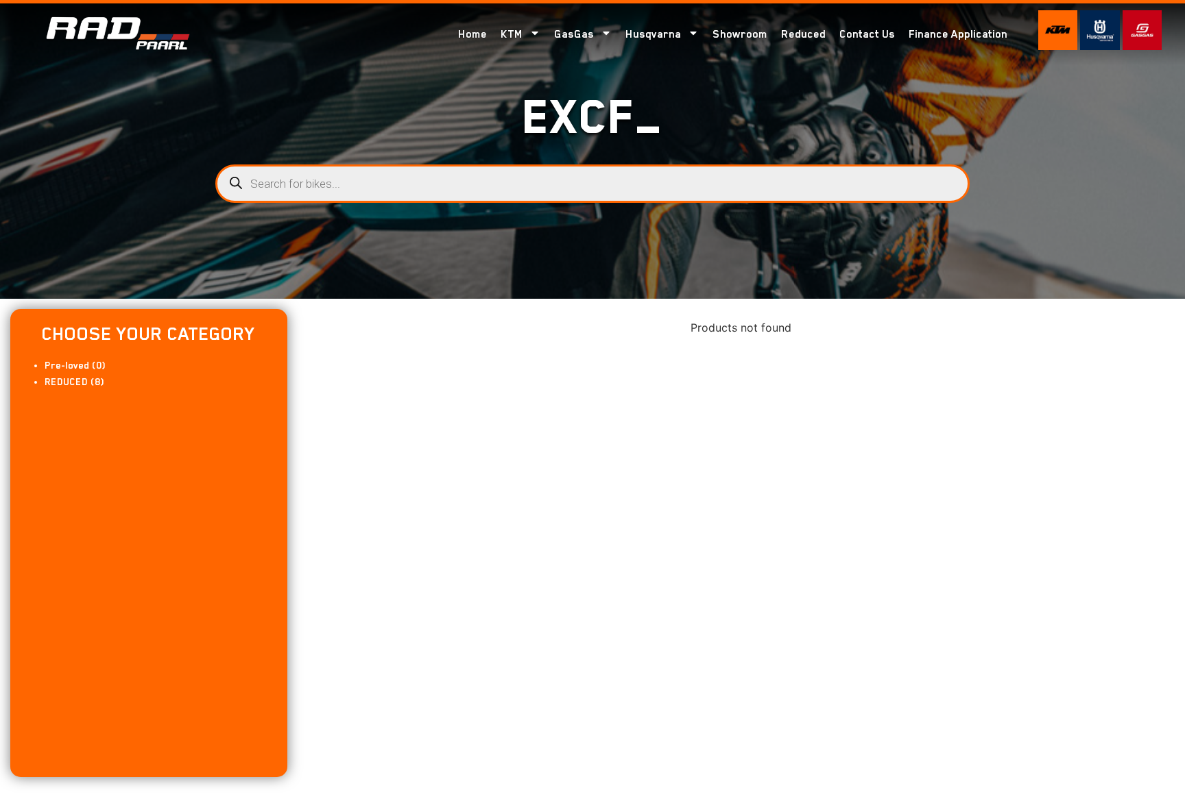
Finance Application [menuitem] (958, 34)
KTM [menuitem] (512, 34)
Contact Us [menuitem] (867, 34)
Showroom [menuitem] (740, 34)
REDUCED (66, 381)
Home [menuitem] (472, 34)
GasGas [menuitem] (574, 34)
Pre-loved (67, 365)
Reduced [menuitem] (803, 34)
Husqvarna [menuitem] (653, 34)
